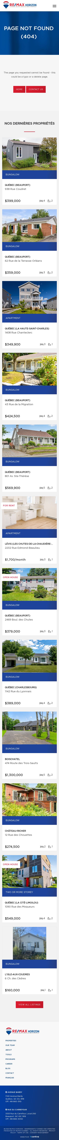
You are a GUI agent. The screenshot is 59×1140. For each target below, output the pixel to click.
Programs (10, 1059)
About (8, 1050)
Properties (10, 1040)
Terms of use (22, 1132)
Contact (9, 1073)
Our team (10, 1045)
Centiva (34, 1137)
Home (19, 89)
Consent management (39, 1132)
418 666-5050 (16, 1119)
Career (8, 1064)
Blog (7, 1068)
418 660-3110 (15, 1101)
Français (9, 1078)
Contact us (36, 89)
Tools (8, 1054)
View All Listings (29, 1005)
